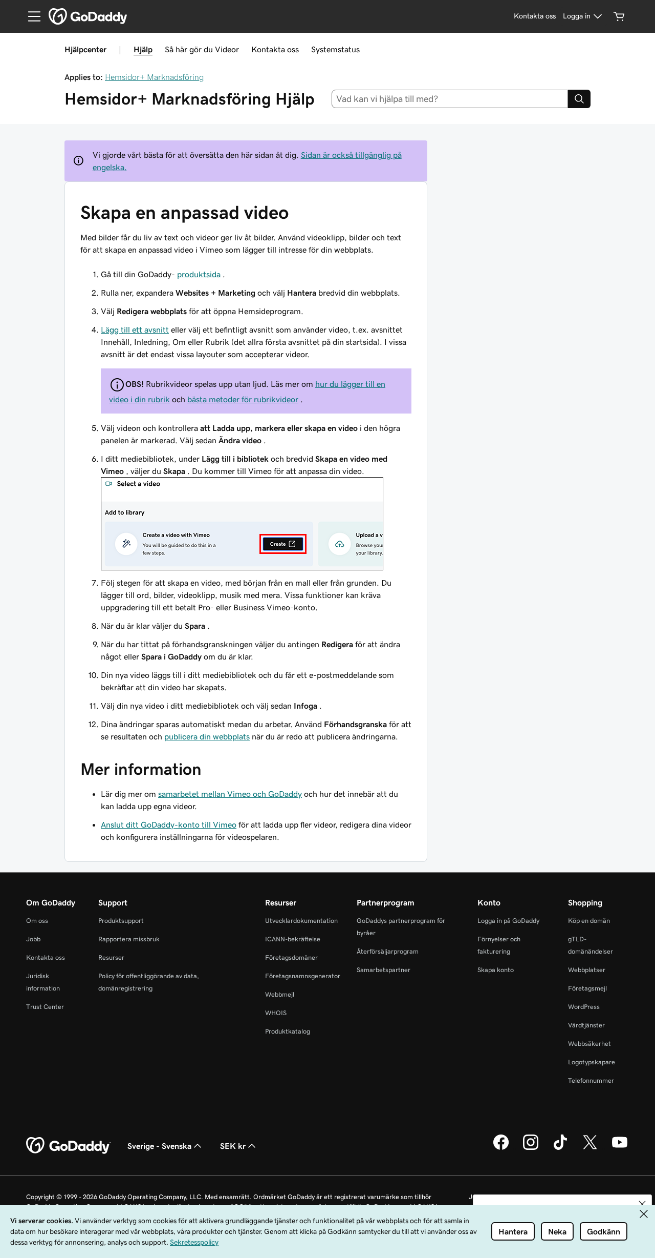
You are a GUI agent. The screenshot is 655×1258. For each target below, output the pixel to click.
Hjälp (143, 49)
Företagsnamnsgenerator (302, 976)
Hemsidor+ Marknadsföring (154, 77)
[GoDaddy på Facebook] (501, 1148)
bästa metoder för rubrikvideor (242, 399)
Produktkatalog (287, 1031)
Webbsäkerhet (589, 1043)
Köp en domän (589, 920)
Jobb (33, 939)
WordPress (584, 1006)
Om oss (37, 920)
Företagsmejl (587, 988)
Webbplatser (586, 969)
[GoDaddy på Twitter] (590, 1148)
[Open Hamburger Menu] (30, 16)
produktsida (199, 274)
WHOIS (276, 1012)
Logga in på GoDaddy (508, 920)
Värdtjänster (586, 1025)
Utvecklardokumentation (301, 920)
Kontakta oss (275, 49)
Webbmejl (279, 994)
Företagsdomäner (291, 957)
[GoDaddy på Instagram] (530, 1148)
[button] (642, 1204)
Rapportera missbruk (129, 939)
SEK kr (233, 1146)
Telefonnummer (591, 1080)
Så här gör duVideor (202, 49)
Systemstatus (335, 49)
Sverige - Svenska (159, 1146)
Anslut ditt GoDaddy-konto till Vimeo (168, 824)
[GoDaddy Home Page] (68, 1145)
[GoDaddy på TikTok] (560, 1148)
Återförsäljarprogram (388, 951)
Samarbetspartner (383, 969)
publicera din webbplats (207, 736)
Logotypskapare (591, 1062)
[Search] (579, 99)
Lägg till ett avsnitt (135, 329)
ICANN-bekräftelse (292, 939)
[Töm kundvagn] (619, 16)
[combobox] (450, 99)
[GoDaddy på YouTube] (619, 1148)
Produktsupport (121, 920)
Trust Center (45, 1006)
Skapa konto (495, 969)
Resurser (111, 957)
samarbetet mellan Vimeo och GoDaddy (230, 794)
